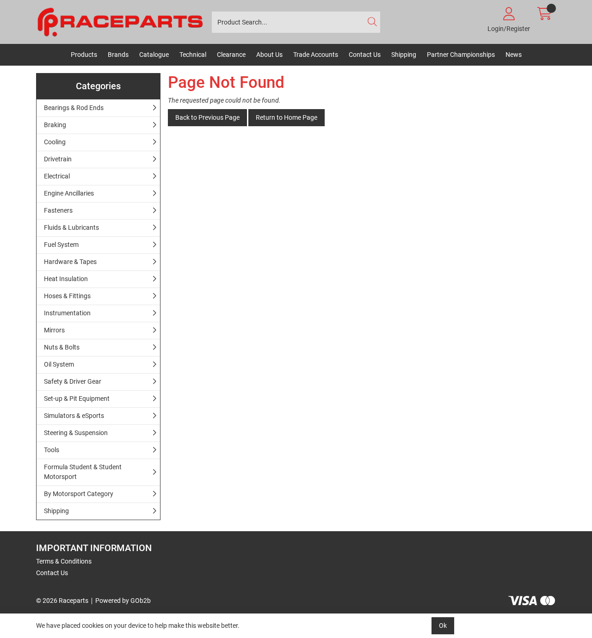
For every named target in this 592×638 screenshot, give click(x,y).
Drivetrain (58, 159)
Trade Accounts (315, 54)
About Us (269, 54)
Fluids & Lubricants (71, 227)
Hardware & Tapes (70, 261)
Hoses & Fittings (67, 296)
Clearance (231, 54)
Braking (55, 125)
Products (84, 54)
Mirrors (54, 330)
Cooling (55, 142)
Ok (443, 625)
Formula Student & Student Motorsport (83, 471)
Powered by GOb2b (123, 600)
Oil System (59, 364)
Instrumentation (67, 313)
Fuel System (61, 244)
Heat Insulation (66, 278)
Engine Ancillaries (69, 193)
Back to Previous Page (207, 117)
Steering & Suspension (76, 432)
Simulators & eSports (74, 415)
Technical (192, 54)
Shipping (403, 54)
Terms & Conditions (64, 561)
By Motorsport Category (78, 493)
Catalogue (154, 54)
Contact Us (365, 54)
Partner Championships (461, 54)
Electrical (57, 176)
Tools (51, 450)
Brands (118, 54)
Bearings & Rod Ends (74, 107)
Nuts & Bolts (62, 347)
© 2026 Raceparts (62, 600)
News (514, 54)
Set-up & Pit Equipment (77, 398)
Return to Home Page (286, 117)
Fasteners (58, 210)
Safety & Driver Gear (72, 381)
